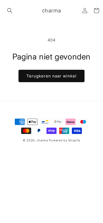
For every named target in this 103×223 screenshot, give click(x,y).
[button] (10, 10)
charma (42, 140)
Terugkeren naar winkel (51, 75)
